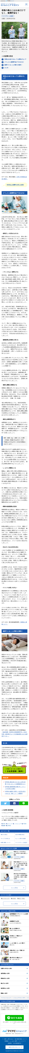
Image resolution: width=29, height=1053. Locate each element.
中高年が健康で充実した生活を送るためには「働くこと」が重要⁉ (15, 792)
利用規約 (6, 1041)
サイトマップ (21, 1041)
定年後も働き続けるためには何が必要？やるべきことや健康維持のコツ (15, 783)
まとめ (6, 67)
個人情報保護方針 (17, 1043)
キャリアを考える (5, 838)
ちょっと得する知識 (20, 838)
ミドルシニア (17, 823)
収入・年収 (21, 898)
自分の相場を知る (19, 834)
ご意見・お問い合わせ (8, 1039)
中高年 (24, 823)
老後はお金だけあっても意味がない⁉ (15, 59)
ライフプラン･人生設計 (21, 842)
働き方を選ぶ (4, 834)
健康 (4, 825)
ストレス (10, 823)
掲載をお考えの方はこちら (14, 1047)
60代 (4, 823)
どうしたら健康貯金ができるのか (14, 62)
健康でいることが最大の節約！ (13, 65)
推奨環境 (10, 1043)
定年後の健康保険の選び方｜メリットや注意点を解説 (15, 788)
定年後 (9, 825)
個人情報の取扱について (20, 1039)
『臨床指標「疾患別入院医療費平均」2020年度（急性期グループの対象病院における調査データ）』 (14, 734)
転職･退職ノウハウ (5, 842)
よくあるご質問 (13, 1041)
